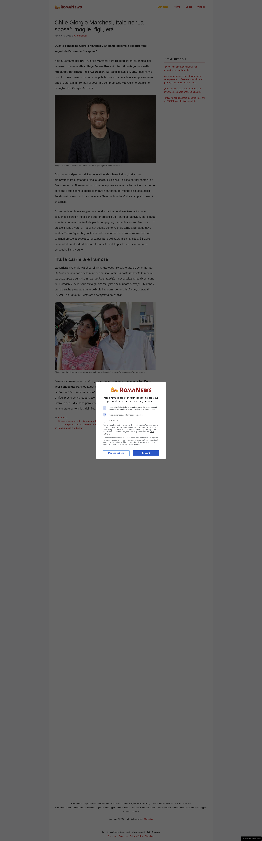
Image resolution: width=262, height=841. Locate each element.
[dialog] (131, 420)
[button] (131, 420)
